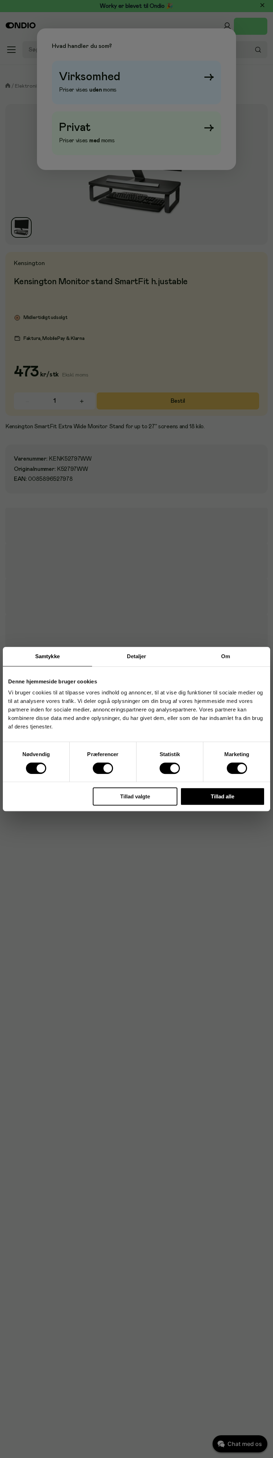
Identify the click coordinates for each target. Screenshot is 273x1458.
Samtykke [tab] (47, 656)
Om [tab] (225, 656)
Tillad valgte (135, 796)
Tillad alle (222, 796)
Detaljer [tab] (136, 656)
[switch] (103, 768)
